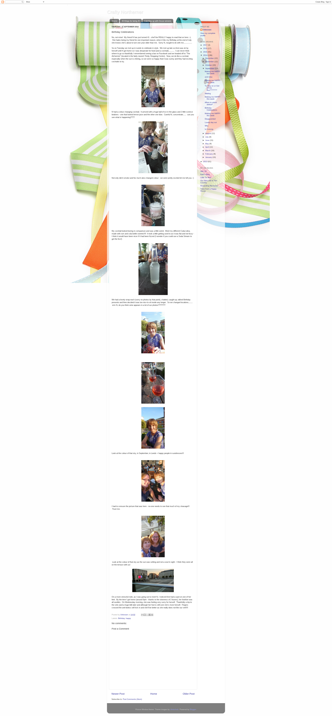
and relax (208, 77)
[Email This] (142, 614)
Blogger (193, 709)
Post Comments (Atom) (132, 699)
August (208, 133)
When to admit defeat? (211, 103)
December (209, 58)
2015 (205, 52)
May (207, 144)
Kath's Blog (205, 174)
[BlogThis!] (144, 614)
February (209, 154)
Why (206, 126)
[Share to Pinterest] (152, 614)
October (208, 65)
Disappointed (210, 119)
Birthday (121, 618)
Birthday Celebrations (211, 109)
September (210, 68)
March (208, 151)
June (207, 140)
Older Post (189, 693)
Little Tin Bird (205, 177)
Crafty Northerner (125, 12)
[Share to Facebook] (149, 614)
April (207, 147)
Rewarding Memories (209, 186)
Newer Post (118, 693)
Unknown (207, 30)
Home (114, 21)
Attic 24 (203, 171)
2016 (205, 48)
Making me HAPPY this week (212, 81)
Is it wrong (209, 129)
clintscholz (174, 709)
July (207, 137)
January (208, 157)
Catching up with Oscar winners (157, 21)
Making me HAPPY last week (212, 73)
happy (128, 618)
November (209, 62)
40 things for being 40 (131, 21)
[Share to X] (147, 614)
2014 (205, 55)
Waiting (208, 93)
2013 (205, 162)
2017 (205, 45)
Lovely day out (211, 122)
